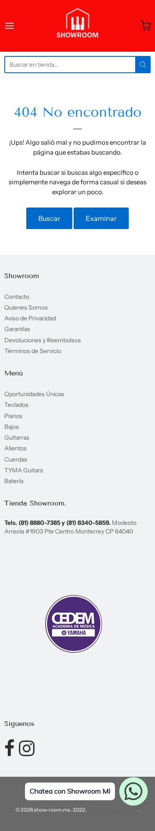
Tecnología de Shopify (112, 809)
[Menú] (19, 26)
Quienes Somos (26, 307)
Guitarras (16, 437)
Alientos (15, 448)
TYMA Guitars (23, 470)
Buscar (49, 218)
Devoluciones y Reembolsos (42, 340)
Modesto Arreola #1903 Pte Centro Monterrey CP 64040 (70, 527)
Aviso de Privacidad (30, 318)
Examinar (101, 218)
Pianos (13, 416)
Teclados (16, 405)
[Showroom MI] (77, 25)
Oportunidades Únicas (34, 394)
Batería (13, 481)
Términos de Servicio (32, 351)
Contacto (16, 297)
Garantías (17, 329)
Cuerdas (15, 459)
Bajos (11, 427)
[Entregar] (143, 64)
